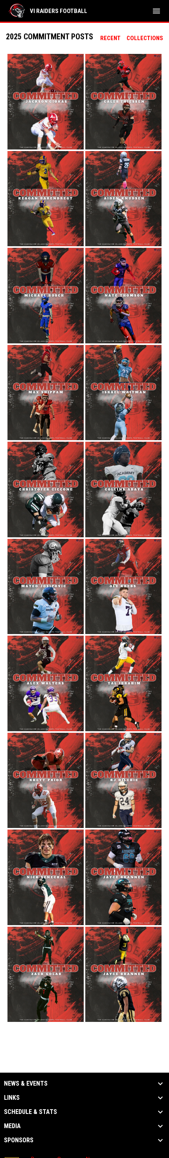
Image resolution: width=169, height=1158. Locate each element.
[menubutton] (156, 11)
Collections (145, 38)
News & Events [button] (26, 1084)
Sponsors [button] (18, 1140)
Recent (110, 38)
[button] (45, 101)
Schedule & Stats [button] (30, 1112)
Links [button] (12, 1098)
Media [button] (12, 1126)
